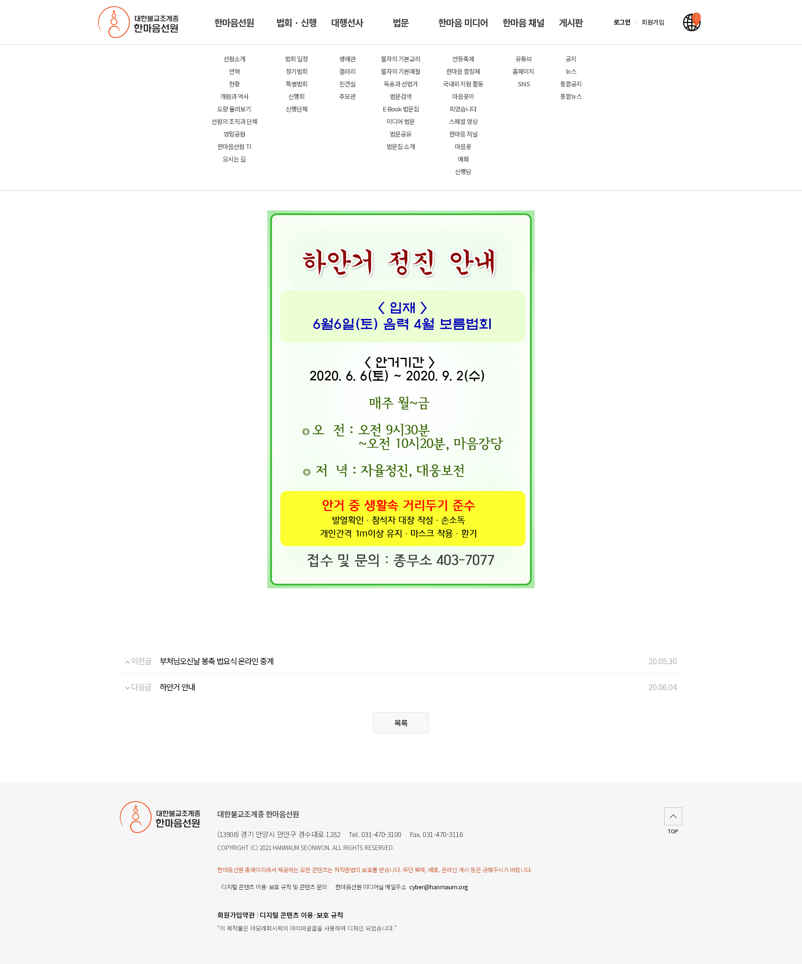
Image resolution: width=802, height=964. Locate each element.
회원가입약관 (236, 915)
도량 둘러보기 (234, 108)
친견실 (347, 83)
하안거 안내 (177, 686)
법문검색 (400, 96)
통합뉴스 (571, 96)
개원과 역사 (234, 96)
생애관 (347, 58)
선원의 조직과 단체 (234, 121)
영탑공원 (234, 133)
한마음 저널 (463, 133)
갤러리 (347, 71)
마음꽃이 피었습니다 (463, 102)
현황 (234, 83)
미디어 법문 (400, 121)
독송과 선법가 (401, 83)
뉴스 (571, 71)
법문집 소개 (400, 146)
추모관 (347, 96)
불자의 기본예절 (400, 71)
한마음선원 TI (234, 146)
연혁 (234, 71)
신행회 (296, 96)
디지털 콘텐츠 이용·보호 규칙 (301, 915)
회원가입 (653, 22)
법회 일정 (296, 58)
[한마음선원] (140, 22)
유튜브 (523, 58)
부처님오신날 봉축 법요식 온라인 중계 (216, 660)
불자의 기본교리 (400, 58)
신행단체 (296, 108)
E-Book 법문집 (401, 108)
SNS (524, 83)
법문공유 (400, 133)
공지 (571, 58)
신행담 (463, 171)
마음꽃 (463, 146)
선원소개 (234, 58)
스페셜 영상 (463, 121)
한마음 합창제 (463, 71)
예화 (463, 158)
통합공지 (571, 83)
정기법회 (296, 71)
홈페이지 (523, 71)
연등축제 (463, 58)
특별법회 (296, 83)
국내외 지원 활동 (463, 83)
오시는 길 (234, 158)
